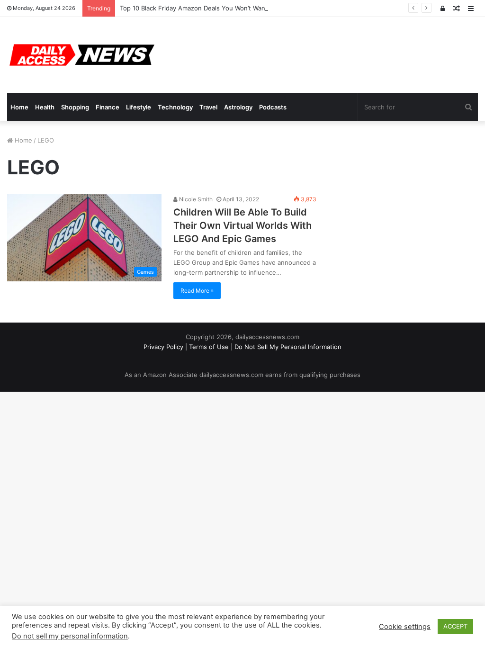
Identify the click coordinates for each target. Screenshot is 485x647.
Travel (208, 107)
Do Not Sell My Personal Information (287, 346)
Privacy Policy (163, 346)
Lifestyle (138, 107)
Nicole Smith (195, 199)
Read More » (197, 290)
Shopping (75, 107)
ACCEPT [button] (455, 626)
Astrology (238, 107)
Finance (107, 107)
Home (19, 107)
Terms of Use (209, 346)
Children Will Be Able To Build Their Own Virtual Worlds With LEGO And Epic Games (242, 225)
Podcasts (273, 107)
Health (44, 107)
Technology (175, 107)
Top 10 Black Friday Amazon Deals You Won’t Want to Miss (205, 8)
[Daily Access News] (80, 55)
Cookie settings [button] (405, 626)
